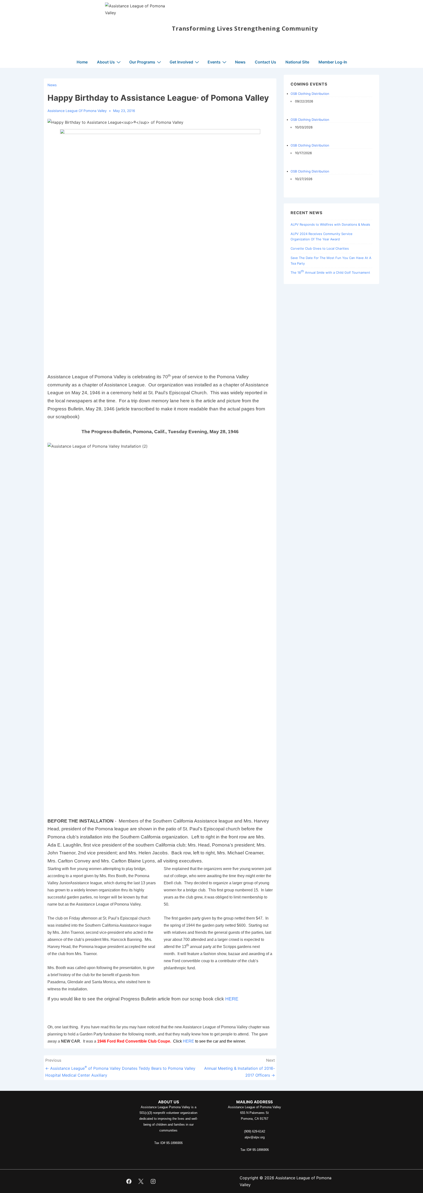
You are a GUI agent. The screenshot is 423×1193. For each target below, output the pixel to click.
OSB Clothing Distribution (310, 94)
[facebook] (128, 1181)
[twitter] (141, 1181)
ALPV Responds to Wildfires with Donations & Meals (330, 224)
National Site (297, 62)
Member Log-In (332, 62)
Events (214, 62)
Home (82, 62)
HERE (231, 998)
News (240, 62)
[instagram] (153, 1181)
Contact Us (265, 62)
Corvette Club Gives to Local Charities (320, 248)
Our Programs (142, 62)
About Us (106, 62)
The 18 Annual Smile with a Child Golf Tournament (330, 272)
